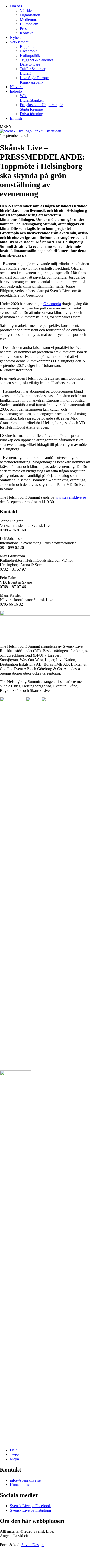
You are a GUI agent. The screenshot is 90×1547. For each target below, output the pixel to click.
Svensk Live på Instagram (30, 1510)
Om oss (16, 6)
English (16, 118)
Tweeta (16, 1454)
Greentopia (29, 51)
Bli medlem (29, 24)
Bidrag (25, 73)
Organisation (30, 15)
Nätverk (16, 87)
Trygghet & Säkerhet (36, 60)
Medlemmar (29, 19)
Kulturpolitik (30, 55)
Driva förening (31, 114)
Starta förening (31, 109)
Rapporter (28, 46)
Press (24, 28)
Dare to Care (30, 64)
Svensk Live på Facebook (30, 1506)
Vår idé (26, 10)
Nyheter (16, 37)
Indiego (16, 91)
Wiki (24, 96)
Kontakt (26, 33)
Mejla (14, 1459)
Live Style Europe (34, 78)
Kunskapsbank (32, 82)
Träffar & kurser (33, 69)
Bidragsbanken (32, 100)
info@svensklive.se (25, 1480)
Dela (14, 1450)
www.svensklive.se (71, 497)
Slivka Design (33, 1545)
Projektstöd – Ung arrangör (41, 105)
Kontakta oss (20, 1485)
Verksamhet (19, 42)
